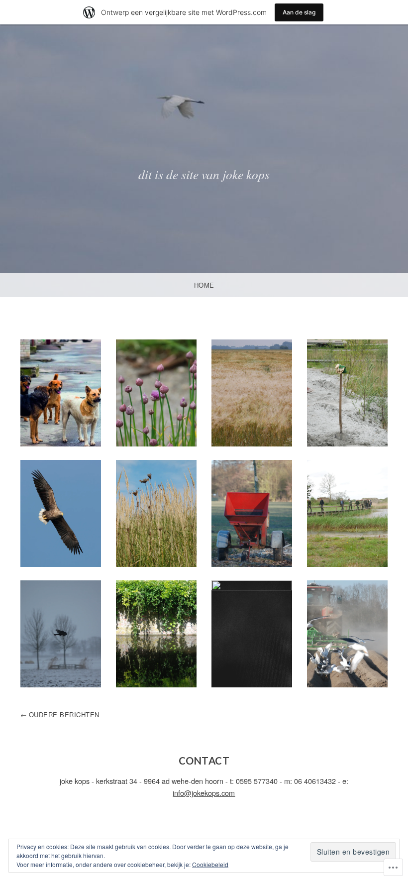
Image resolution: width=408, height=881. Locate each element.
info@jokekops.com (204, 792)
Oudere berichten (64, 714)
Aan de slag (299, 12)
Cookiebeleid (210, 864)
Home (204, 285)
